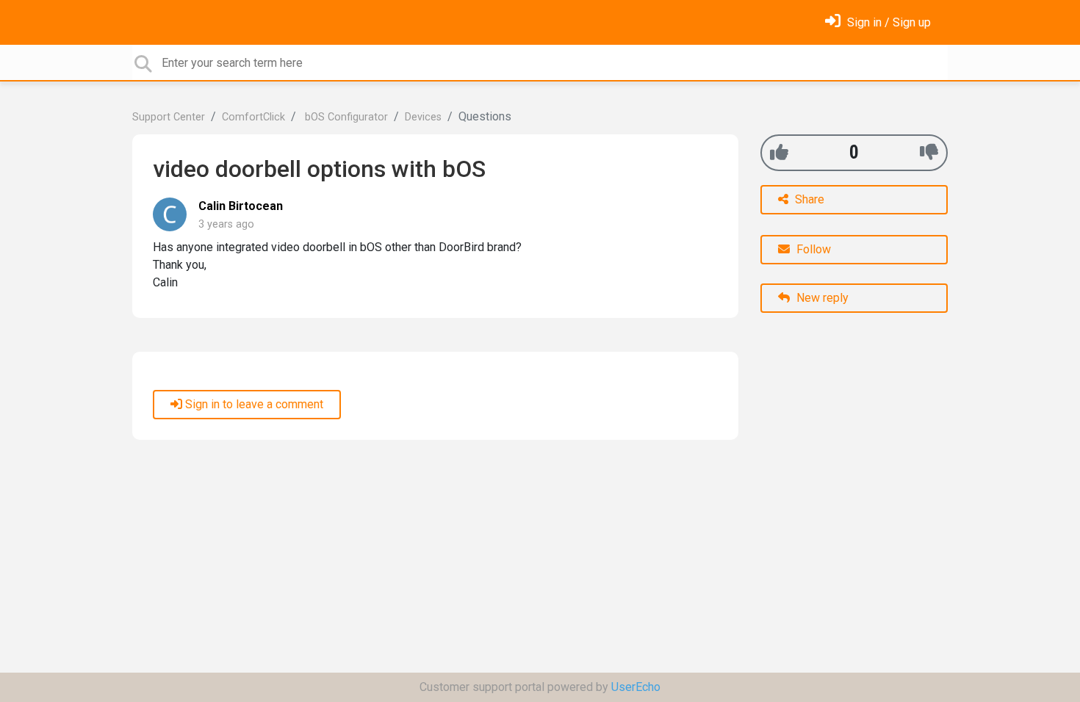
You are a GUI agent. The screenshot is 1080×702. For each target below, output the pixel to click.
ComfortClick (253, 117)
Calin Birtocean (240, 206)
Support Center (168, 117)
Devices (423, 117)
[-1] (929, 152)
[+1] (779, 152)
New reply (821, 298)
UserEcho (635, 687)
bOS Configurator (345, 117)
